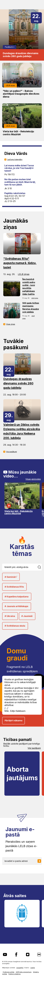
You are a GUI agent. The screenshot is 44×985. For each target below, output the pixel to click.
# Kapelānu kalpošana (16, 596)
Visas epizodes (33, 479)
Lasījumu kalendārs (14, 160)
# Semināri (11, 577)
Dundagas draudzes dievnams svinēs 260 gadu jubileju (20, 55)
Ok (39, 567)
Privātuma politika (8, 972)
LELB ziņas (10, 85)
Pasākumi (9, 47)
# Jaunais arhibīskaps (16, 606)
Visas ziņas (10, 324)
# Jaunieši (27, 616)
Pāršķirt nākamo (13, 720)
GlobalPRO (19, 968)
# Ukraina (10, 616)
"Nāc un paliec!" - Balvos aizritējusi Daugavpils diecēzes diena (21, 93)
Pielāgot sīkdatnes (14, 974)
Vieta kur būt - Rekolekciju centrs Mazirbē (18, 133)
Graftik (32, 968)
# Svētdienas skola (15, 625)
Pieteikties (40, 861)
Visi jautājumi (34, 748)
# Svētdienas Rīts (14, 586)
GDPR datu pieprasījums (24, 972)
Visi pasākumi (11, 452)
